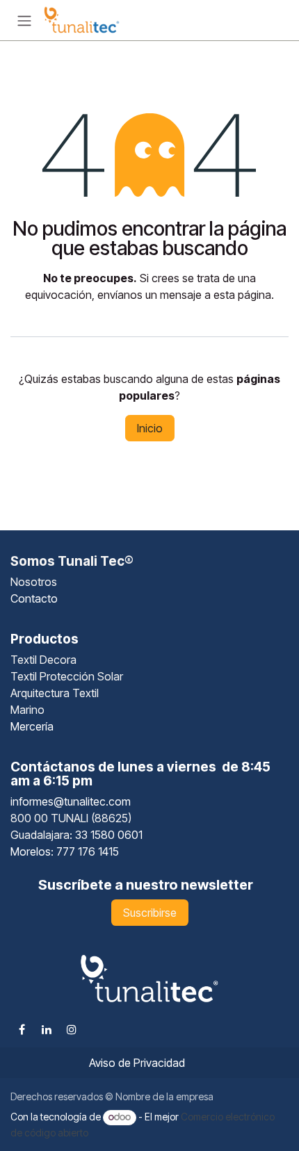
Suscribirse (150, 913)
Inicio (150, 428)
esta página (242, 295)
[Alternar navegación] (24, 20)
